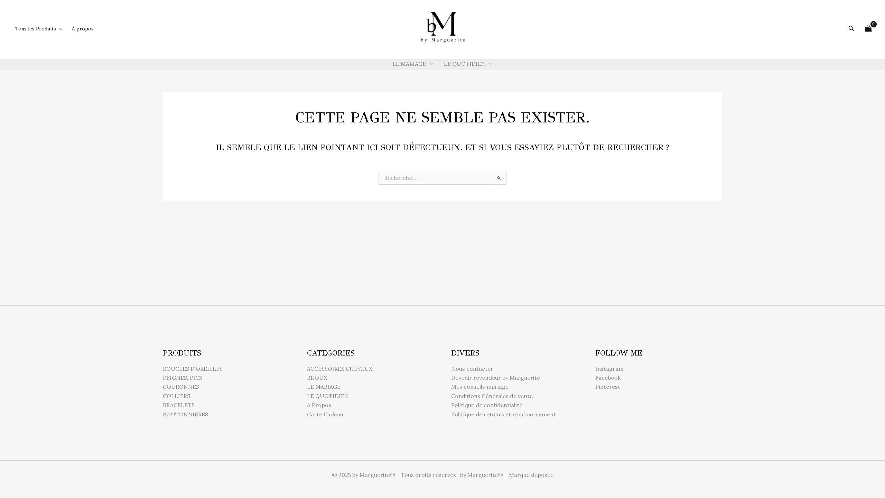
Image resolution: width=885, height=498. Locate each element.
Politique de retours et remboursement (503, 414)
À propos (83, 29)
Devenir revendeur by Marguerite (495, 377)
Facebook (608, 377)
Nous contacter (472, 368)
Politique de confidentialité (486, 405)
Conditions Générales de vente (492, 396)
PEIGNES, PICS (182, 377)
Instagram (609, 368)
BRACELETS (179, 405)
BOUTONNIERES (185, 414)
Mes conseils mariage (480, 386)
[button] (59, 29)
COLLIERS (176, 396)
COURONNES (181, 386)
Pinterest (607, 386)
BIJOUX (317, 377)
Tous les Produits (35, 29)
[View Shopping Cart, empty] (868, 28)
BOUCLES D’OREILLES (193, 368)
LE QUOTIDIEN (465, 63)
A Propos (319, 405)
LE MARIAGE (409, 63)
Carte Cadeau (325, 414)
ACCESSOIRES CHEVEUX (339, 368)
